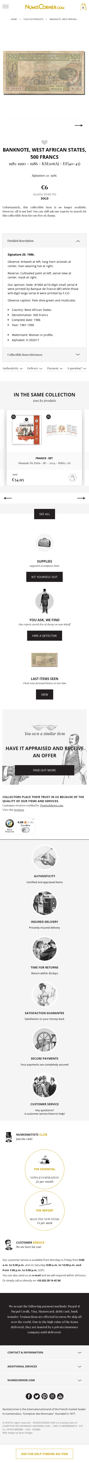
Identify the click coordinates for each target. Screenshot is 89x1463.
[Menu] (33, 820)
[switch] (25, 830)
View (44, 694)
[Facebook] (28, 1396)
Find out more (44, 770)
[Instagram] (52, 1396)
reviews (19, 809)
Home (14, 19)
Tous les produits (33, 19)
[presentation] (10, 125)
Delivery (33, 368)
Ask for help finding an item (44, 1454)
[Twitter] (36, 1396)
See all (44, 514)
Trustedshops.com (51, 805)
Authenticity (10, 368)
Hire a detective (44, 636)
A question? (75, 368)
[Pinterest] (44, 1396)
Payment (53, 368)
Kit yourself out (44, 577)
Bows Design (25, 1432)
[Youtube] (60, 1396)
